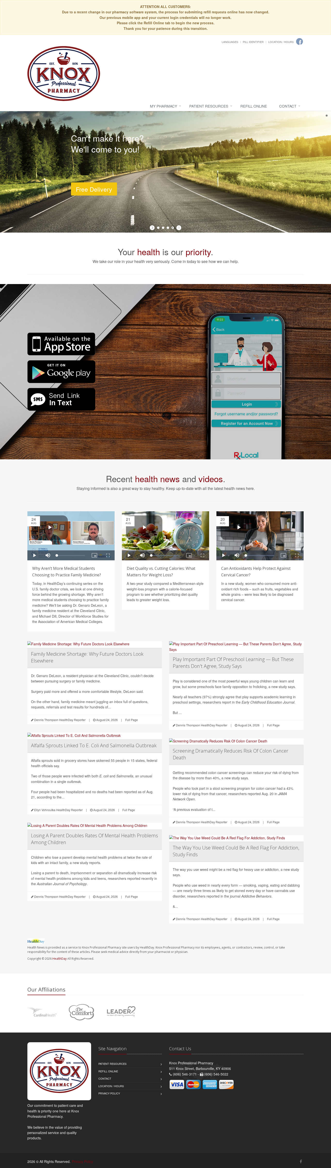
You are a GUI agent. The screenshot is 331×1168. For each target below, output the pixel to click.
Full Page (131, 720)
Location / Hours (281, 42)
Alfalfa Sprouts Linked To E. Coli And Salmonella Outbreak (94, 745)
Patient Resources (208, 106)
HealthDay (59, 959)
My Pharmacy (163, 106)
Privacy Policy (109, 1093)
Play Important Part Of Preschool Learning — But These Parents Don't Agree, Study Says (233, 662)
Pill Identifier (253, 42)
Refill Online (253, 106)
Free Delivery (94, 183)
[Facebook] (299, 41)
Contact (287, 106)
